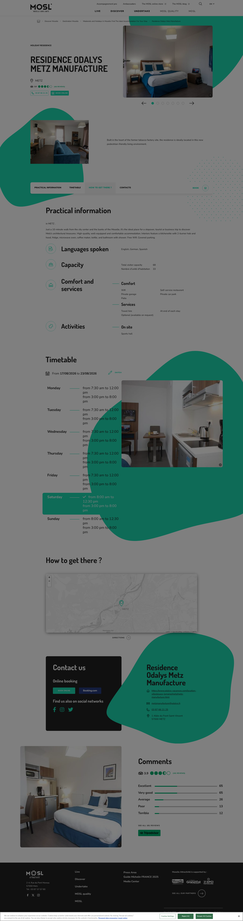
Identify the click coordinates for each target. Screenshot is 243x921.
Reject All (185, 916)
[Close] (239, 916)
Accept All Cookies (204, 916)
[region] (121, 916)
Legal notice (122, 918)
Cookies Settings (167, 916)
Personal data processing (107, 918)
